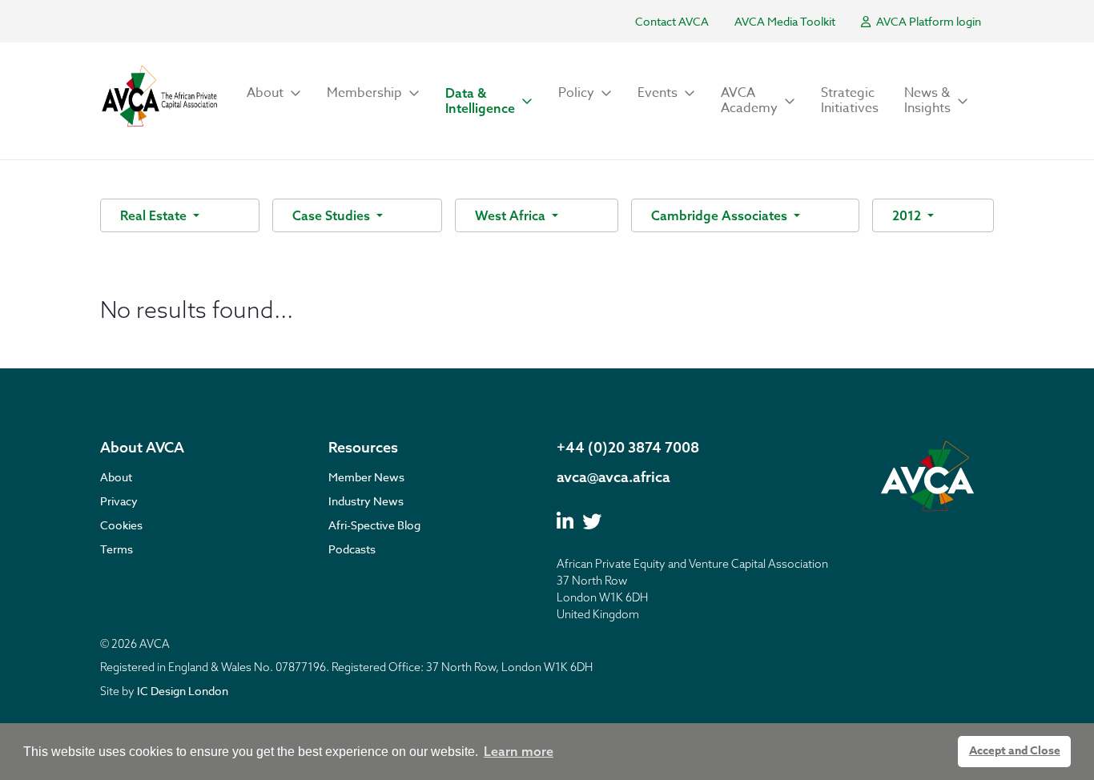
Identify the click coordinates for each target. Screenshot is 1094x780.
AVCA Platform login (927, 21)
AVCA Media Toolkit (784, 21)
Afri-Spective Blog (374, 525)
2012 (908, 215)
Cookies (121, 525)
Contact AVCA (672, 21)
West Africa (512, 215)
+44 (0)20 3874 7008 (628, 447)
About (116, 476)
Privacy (119, 501)
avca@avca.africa (613, 477)
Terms (116, 549)
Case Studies (332, 215)
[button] (274, 93)
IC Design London (182, 690)
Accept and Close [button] (1014, 750)
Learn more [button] (518, 751)
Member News (366, 476)
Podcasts (352, 549)
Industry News (366, 501)
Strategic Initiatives (850, 100)
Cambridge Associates (720, 215)
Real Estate (155, 215)
